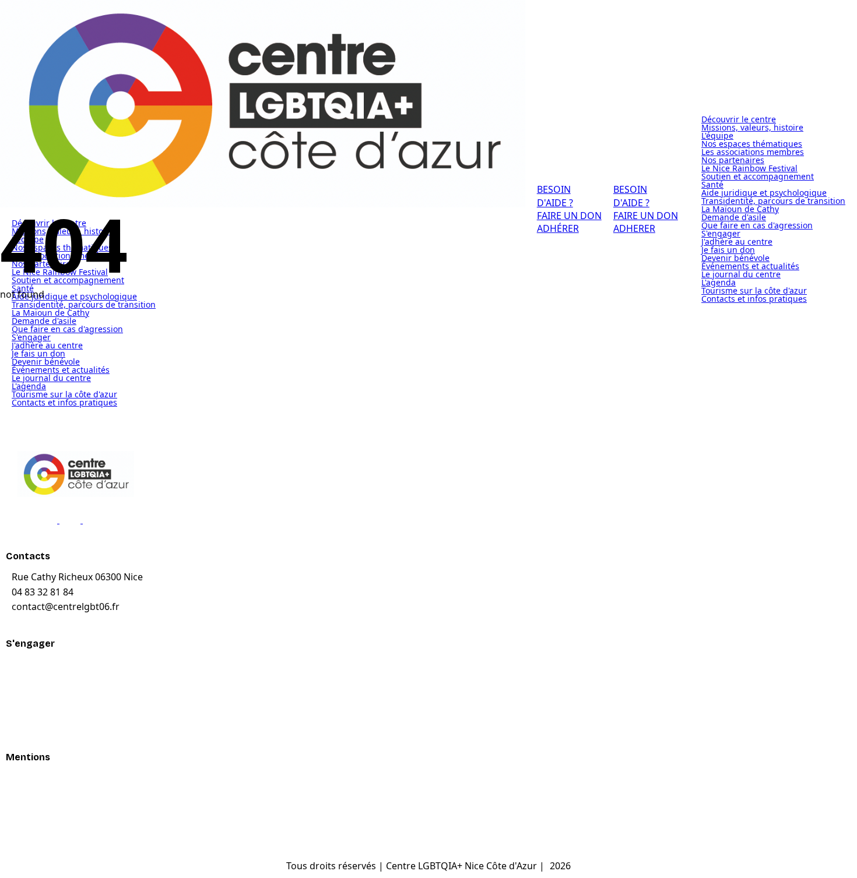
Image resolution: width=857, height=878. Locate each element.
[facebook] (53, 519)
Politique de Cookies (55, 802)
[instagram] (99, 519)
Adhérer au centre (50, 688)
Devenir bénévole (48, 712)
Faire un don (38, 665)
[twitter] (77, 519)
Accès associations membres (74, 826)
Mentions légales (48, 779)
